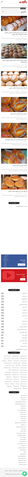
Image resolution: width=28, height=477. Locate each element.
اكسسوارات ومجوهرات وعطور (20, 404)
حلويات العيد (25, 343)
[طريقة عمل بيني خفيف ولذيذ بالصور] (14, 182)
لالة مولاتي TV (24, 310)
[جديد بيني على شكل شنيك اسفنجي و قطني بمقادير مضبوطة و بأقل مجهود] (14, 23)
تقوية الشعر (8, 372)
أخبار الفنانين (23, 356)
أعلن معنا (10, 470)
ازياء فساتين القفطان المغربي (22, 329)
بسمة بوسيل (23, 367)
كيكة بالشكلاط (23, 386)
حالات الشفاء (16, 377)
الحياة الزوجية (23, 408)
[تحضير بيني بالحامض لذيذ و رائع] (14, 104)
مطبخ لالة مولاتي (24, 72)
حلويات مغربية (24, 149)
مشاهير (9, 386)
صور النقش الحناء (22, 441)
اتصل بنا (6, 470)
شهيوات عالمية (24, 335)
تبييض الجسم (23, 370)
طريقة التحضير (8, 381)
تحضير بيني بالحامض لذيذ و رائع (19, 114)
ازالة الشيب (7, 358)
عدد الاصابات (23, 383)
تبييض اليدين (23, 372)
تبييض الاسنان (15, 367)
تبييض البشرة (7, 367)
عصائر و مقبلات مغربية (23, 332)
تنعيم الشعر (23, 377)
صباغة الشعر (16, 381)
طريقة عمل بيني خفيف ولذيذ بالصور (17, 191)
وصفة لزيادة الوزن (17, 388)
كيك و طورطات (24, 16)
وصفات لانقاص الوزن (23, 340)
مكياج (25, 452)
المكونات (18, 365)
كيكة (6, 383)
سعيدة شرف (9, 379)
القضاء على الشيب (8, 363)
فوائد (12, 383)
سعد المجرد (23, 379)
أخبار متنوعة (25, 296)
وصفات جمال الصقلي (22, 460)
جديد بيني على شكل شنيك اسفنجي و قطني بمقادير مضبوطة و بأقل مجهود (16, 33)
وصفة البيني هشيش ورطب (20, 165)
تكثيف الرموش (23, 374)
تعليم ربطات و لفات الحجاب (21, 427)
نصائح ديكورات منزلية (22, 458)
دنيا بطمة (8, 377)
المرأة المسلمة (23, 420)
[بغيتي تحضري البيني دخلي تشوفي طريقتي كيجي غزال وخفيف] (14, 51)
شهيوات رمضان (24, 338)
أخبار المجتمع (25, 293)
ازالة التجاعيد (23, 358)
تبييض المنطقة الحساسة (13, 370)
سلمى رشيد (23, 381)
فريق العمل (15, 470)
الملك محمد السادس (10, 365)
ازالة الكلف (16, 360)
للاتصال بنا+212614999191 (21, 206)
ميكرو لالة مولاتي (24, 299)
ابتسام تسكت (7, 356)
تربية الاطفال (23, 425)
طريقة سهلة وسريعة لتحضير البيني (18, 88)
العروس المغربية (23, 412)
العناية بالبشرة (24, 301)
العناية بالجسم (24, 324)
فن (17, 383)
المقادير (24, 365)
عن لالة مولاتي (20, 470)
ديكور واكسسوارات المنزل (21, 433)
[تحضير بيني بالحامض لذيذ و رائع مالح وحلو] (14, 130)
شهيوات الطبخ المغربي (23, 44)
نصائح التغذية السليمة (22, 456)
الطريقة (24, 363)
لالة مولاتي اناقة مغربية (23, 326)
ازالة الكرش (23, 360)
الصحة (26, 318)
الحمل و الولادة (23, 406)
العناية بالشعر (24, 307)
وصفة (24, 388)
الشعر (4, 360)
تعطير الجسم (15, 372)
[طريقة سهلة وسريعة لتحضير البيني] (14, 78)
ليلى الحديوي (16, 386)
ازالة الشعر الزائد (15, 358)
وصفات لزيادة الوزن (23, 346)
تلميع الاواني (7, 374)
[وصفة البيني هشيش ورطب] (14, 156)
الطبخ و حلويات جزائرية (21, 410)
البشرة (10, 360)
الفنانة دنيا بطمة (16, 363)
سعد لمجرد (16, 379)
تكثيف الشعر (15, 374)
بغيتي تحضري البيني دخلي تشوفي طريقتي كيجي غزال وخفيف (15, 61)
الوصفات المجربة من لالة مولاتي (20, 422)
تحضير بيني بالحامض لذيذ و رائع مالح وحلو (16, 140)
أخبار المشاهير (24, 315)
